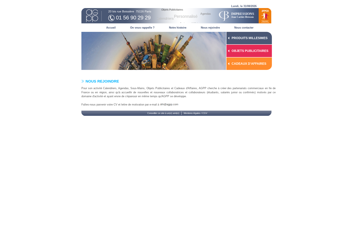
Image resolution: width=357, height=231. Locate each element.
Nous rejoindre (210, 27)
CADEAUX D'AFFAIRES (249, 63)
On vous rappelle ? (142, 27)
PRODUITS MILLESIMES (250, 38)
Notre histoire (177, 27)
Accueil (111, 27)
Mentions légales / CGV (195, 113)
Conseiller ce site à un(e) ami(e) (163, 113)
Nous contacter (243, 27)
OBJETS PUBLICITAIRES (250, 51)
